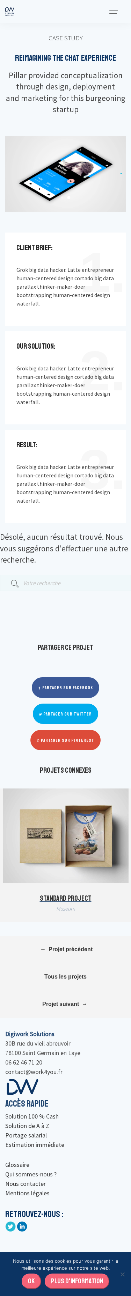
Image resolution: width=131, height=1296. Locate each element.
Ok (31, 1281)
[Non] (122, 1274)
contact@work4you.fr (34, 1072)
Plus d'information (77, 1281)
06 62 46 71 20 (23, 1062)
